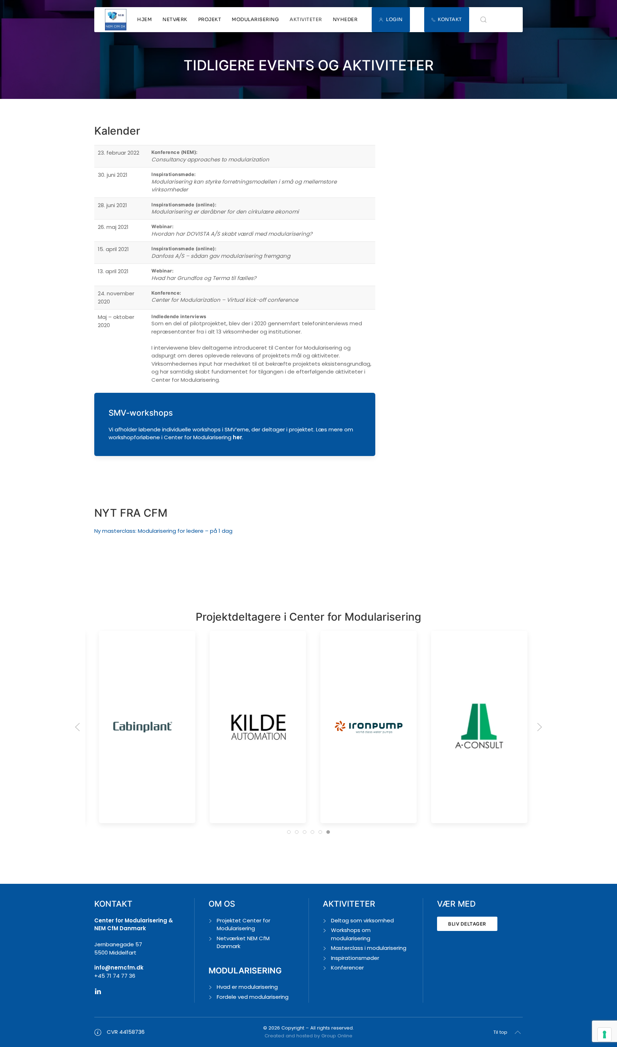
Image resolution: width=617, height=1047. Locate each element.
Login (394, 19)
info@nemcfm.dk (119, 967)
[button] (483, 19)
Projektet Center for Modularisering (243, 924)
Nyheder (345, 19)
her (237, 437)
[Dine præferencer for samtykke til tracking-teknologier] (604, 1034)
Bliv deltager (467, 924)
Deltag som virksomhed (362, 920)
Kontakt (450, 19)
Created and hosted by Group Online (308, 1035)
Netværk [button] (174, 19)
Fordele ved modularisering (253, 997)
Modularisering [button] (255, 19)
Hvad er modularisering (247, 987)
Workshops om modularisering (351, 934)
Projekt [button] (209, 19)
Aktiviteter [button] (306, 19)
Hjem (144, 19)
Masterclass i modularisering (368, 948)
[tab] (289, 832)
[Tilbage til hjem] (115, 19)
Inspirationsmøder (355, 958)
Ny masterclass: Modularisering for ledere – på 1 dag (163, 531)
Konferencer (347, 967)
